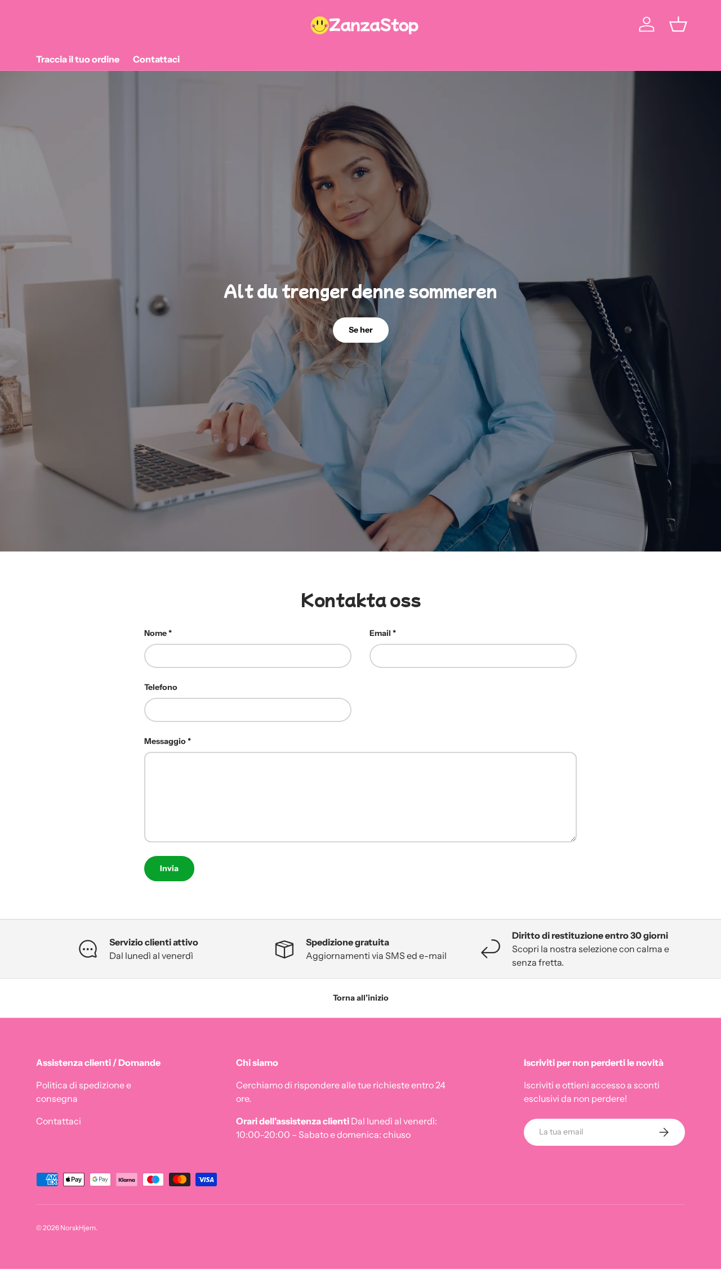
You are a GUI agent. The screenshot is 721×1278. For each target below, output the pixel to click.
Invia (169, 868)
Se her (361, 330)
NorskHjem (78, 1227)
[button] (678, 24)
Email (380, 633)
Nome (155, 633)
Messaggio (165, 741)
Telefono (160, 687)
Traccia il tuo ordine (77, 59)
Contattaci (156, 59)
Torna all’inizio (361, 998)
